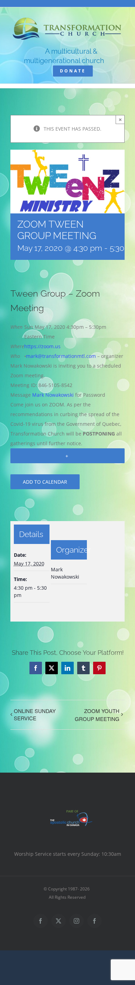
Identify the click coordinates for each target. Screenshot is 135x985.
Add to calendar (45, 482)
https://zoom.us (42, 346)
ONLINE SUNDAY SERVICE (35, 714)
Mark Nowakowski (53, 395)
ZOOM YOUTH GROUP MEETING (97, 714)
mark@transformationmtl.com (61, 356)
